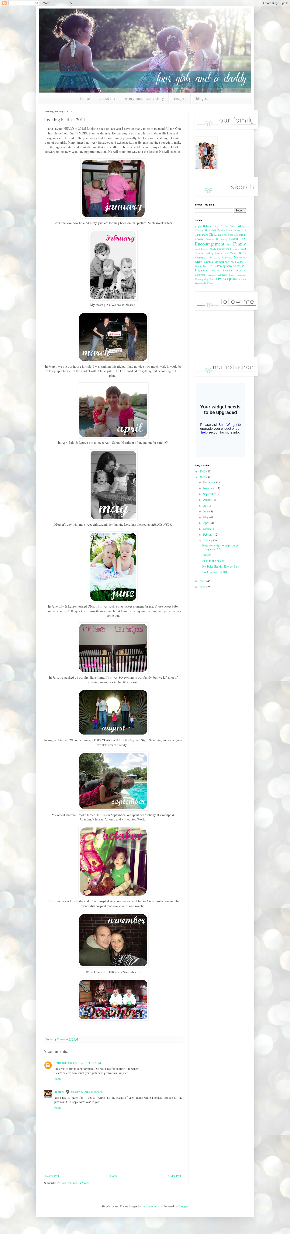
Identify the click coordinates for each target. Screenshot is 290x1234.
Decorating (221, 239)
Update (232, 278)
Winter (210, 283)
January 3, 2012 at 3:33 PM (84, 1063)
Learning (200, 257)
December (209, 482)
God (243, 249)
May (206, 517)
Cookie (199, 239)
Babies (207, 226)
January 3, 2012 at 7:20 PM (87, 1092)
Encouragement (209, 243)
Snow (232, 274)
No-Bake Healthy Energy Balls (220, 566)
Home (113, 1176)
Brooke (221, 230)
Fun (228, 249)
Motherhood (221, 262)
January (208, 540)
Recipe (241, 270)
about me (107, 98)
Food (197, 248)
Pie (244, 266)
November (210, 488)
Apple (198, 226)
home (85, 98)
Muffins (235, 262)
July (206, 506)
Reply (57, 1079)
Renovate (200, 275)
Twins (221, 278)
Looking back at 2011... (216, 572)
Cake (243, 230)
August (208, 500)
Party (243, 262)
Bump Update (233, 230)
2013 (203, 471)
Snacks (222, 274)
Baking (224, 226)
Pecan (213, 266)
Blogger (183, 1206)
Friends (221, 249)
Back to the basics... (214, 561)
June (206, 511)
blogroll (203, 98)
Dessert (233, 239)
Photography (224, 266)
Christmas (240, 235)
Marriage (227, 257)
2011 (203, 581)
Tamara (59, 1091)
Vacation (241, 279)
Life (209, 257)
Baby (216, 226)
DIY (243, 239)
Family (239, 243)
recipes (180, 98)
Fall (229, 244)
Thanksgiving (201, 279)
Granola (199, 253)
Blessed (206, 555)
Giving (236, 248)
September (210, 494)
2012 (203, 477)
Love (217, 257)
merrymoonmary (152, 1206)
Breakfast (210, 230)
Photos (237, 266)
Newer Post (52, 1176)
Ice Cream (231, 253)
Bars (232, 226)
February (209, 534)
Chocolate (227, 235)
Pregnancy (201, 270)
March (207, 529)
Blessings (199, 230)
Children (215, 234)
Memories (240, 257)
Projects (215, 270)
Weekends (200, 283)
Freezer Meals (208, 248)
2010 (203, 587)
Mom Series (204, 261)
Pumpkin (227, 270)
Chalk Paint (201, 235)
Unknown (60, 1062)
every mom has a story (144, 98)
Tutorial (213, 279)
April (206, 523)
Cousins (210, 239)
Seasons (211, 274)
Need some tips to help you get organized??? (220, 547)
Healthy (209, 253)
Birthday (240, 226)
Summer (242, 274)
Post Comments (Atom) (75, 1183)
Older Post (174, 1176)
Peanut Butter (202, 266)
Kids (242, 252)
